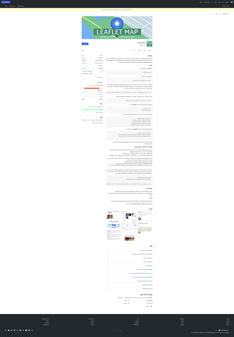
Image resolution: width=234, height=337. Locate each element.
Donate (92, 322)
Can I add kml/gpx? (148, 261)
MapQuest (139, 60)
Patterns (182, 324)
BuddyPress (46, 324)
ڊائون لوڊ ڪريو (85, 43)
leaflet (86, 71)
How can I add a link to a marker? (144, 281)
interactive (90, 71)
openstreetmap (85, 73)
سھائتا (83, 50)
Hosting (227, 322)
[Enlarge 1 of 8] (150, 212)
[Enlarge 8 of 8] (119, 232)
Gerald (125, 303)
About (228, 319)
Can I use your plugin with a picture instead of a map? (140, 273)
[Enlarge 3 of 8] (135, 212)
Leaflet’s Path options (143, 161)
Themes (182, 320)
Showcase (182, 319)
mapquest (90, 73)
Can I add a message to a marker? (144, 269)
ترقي (134, 50)
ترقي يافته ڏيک (100, 77)
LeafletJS (121, 58)
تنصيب (139, 50)
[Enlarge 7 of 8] (119, 221)
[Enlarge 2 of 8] (150, 224)
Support (137, 320)
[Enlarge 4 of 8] (135, 228)
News (228, 320)
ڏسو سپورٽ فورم (99, 112)
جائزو (144, 50)
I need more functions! (147, 284)
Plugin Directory (226, 6)
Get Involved (91, 319)
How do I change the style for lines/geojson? (142, 254)
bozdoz (141, 44)
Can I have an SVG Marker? (146, 250)
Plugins (182, 322)
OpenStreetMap (131, 60)
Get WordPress (5, 2)
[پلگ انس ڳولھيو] (216, 13)
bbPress (46, 322)
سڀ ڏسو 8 (84, 68)
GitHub (150, 204)
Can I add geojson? (148, 258)
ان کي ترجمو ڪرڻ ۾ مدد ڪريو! (107, 9)
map (83, 71)
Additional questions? (147, 288)
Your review (100, 99)
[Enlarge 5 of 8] (135, 236)
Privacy (227, 324)
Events (92, 320)
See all (83, 99)
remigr (148, 303)
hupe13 (125, 300)
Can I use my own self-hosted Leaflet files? (142, 277)
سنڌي (216, 330)
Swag (92, 324)
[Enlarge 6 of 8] (119, 212)
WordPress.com (45, 319)
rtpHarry (148, 306)
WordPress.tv (135, 324)
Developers (136, 322)
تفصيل (149, 50)
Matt (47, 320)
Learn (138, 319)
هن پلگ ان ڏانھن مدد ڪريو (97, 122)
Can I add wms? (148, 265)
